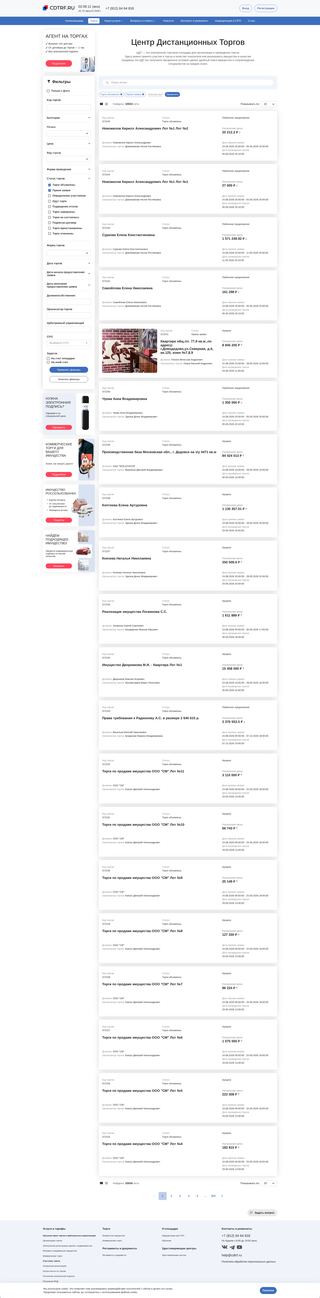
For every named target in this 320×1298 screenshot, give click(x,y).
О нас (251, 20)
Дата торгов (54, 263)
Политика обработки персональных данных (249, 1261)
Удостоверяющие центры (174, 1255)
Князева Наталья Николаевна (126, 558)
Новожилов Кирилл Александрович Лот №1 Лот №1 (145, 182)
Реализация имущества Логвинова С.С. (134, 611)
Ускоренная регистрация (54, 1266)
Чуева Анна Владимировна (124, 399)
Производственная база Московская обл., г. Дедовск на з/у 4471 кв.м (159, 452)
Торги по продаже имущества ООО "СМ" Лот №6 (142, 1037)
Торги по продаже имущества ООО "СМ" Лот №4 (142, 1144)
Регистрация (265, 8)
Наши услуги (112, 20)
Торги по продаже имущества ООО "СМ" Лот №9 (142, 878)
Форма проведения (59, 169)
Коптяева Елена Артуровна (124, 505)
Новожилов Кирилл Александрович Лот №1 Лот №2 (145, 128)
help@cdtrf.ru (232, 1255)
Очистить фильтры (69, 379)
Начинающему (74, 20)
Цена (50, 143)
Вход (245, 8)
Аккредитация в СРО (228, 20)
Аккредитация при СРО (173, 1235)
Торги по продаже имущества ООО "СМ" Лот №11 (143, 771)
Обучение (166, 1240)
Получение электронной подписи (58, 1276)
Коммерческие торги (52, 1256)
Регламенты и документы (114, 1255)
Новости (168, 20)
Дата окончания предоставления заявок (62, 285)
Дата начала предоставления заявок (65, 274)
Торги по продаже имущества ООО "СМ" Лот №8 (142, 931)
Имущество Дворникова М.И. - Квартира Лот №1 (142, 665)
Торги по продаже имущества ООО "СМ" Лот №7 (142, 984)
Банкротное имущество (113, 1235)
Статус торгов (56, 178)
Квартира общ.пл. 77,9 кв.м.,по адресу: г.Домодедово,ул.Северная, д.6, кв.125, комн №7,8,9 (186, 346)
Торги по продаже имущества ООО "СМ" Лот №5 (142, 1090)
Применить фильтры (68, 369)
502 (213, 1195)
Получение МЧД (50, 1281)
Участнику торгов (51, 1261)
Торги (93, 20)
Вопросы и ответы (141, 20)
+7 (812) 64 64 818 (119, 8)
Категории (53, 117)
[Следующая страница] (222, 1196)
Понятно (268, 1290)
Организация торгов (52, 1240)
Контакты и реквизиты (194, 20)
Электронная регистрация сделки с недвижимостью (67, 1246)
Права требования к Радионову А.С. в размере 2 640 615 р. (150, 718)
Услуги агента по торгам (54, 1271)
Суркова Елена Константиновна (128, 235)
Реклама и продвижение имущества (60, 1251)
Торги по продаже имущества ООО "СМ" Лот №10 (143, 824)
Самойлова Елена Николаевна (127, 288)
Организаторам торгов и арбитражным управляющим (69, 1235)
